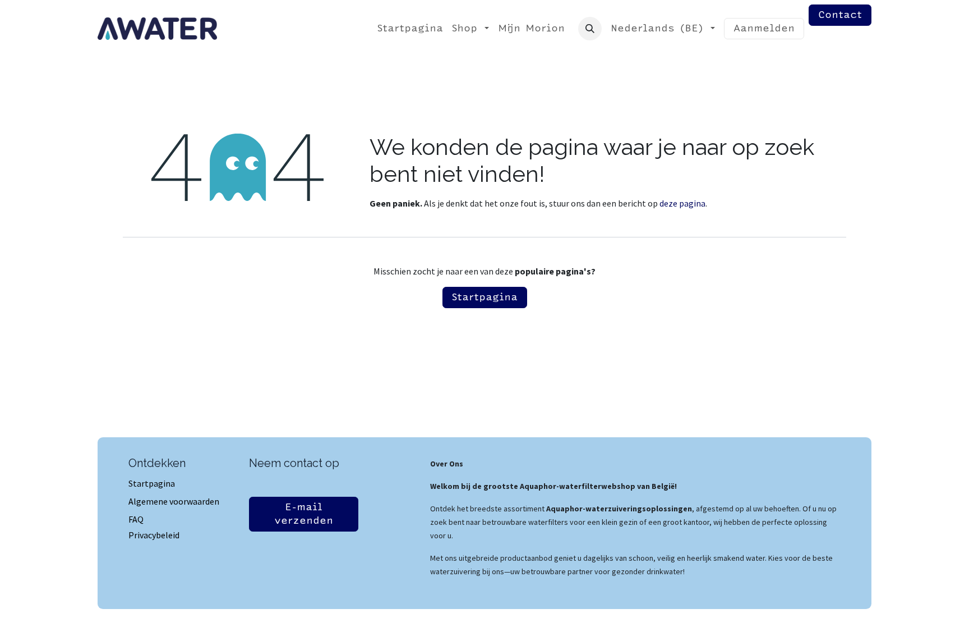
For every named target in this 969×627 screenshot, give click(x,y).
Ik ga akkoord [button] (801, 609)
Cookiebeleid (486, 607)
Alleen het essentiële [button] (692, 609)
